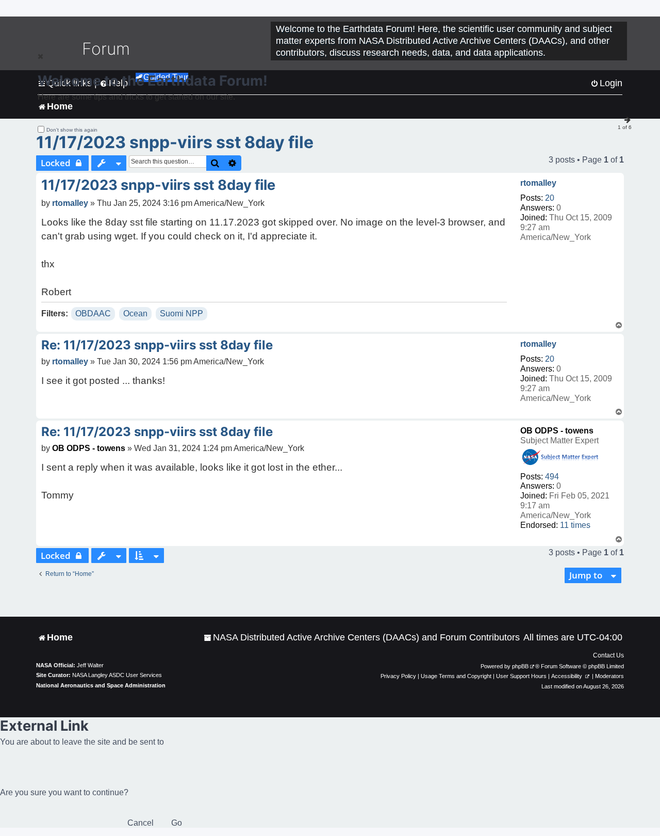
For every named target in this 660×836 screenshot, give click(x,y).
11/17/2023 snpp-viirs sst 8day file (175, 142)
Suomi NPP (181, 313)
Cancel (140, 822)
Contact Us (608, 655)
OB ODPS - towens (556, 430)
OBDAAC (93, 313)
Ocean (135, 313)
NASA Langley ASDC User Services (117, 675)
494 (552, 476)
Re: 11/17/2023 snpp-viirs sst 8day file (157, 344)
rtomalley (538, 183)
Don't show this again (71, 130)
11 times (575, 525)
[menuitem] (362, 638)
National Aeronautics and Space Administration (101, 685)
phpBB (520, 666)
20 (549, 198)
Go (176, 822)
